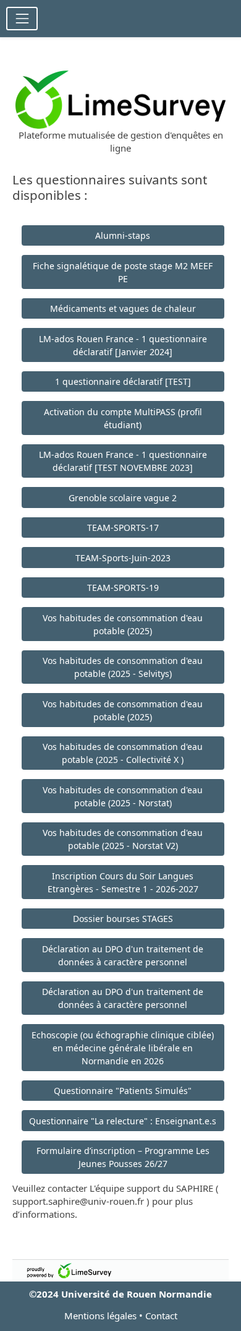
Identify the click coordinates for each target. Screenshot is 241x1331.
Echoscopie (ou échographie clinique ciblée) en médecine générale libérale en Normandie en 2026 (123, 1048)
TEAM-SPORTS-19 (123, 587)
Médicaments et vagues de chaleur (123, 308)
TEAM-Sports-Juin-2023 (123, 558)
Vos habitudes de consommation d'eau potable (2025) (123, 624)
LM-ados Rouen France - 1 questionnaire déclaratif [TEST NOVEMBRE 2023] (123, 461)
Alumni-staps (122, 235)
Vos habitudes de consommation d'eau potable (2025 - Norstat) (123, 796)
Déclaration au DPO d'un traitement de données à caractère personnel (122, 955)
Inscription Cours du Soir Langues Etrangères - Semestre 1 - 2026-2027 (123, 882)
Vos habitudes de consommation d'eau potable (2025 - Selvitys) (123, 667)
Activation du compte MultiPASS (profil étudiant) (123, 418)
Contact (161, 1315)
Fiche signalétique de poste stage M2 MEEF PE (123, 272)
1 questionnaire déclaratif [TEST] (123, 381)
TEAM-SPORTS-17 (123, 527)
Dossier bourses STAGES (123, 918)
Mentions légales (100, 1315)
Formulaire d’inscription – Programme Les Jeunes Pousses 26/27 (122, 1157)
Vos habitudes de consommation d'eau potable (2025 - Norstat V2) (123, 839)
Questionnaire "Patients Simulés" (123, 1090)
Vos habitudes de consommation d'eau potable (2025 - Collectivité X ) (123, 753)
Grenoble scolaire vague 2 (123, 498)
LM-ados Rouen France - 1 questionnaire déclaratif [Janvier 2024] (123, 345)
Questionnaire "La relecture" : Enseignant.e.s (122, 1121)
